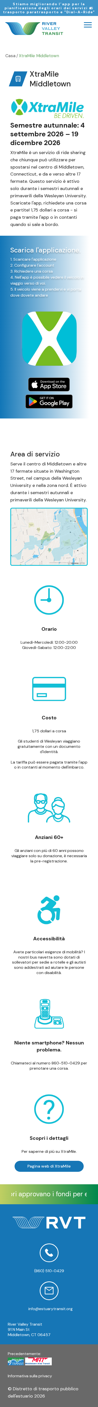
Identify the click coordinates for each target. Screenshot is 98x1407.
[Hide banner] (90, 8)
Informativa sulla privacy (30, 1376)
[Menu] (88, 24)
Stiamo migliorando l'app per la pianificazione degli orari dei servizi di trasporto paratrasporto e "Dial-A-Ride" (49, 8)
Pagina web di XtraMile (49, 1166)
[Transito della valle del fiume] (34, 28)
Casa (10, 55)
